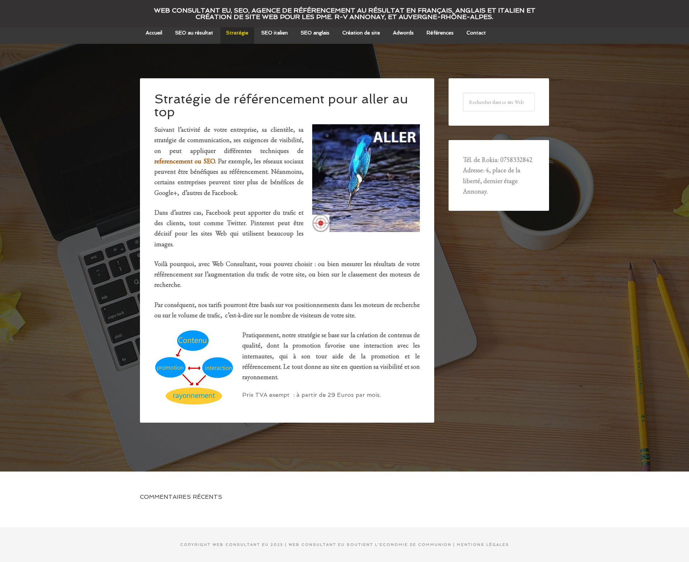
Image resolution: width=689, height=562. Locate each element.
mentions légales (483, 545)
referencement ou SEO (184, 161)
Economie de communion (415, 545)
